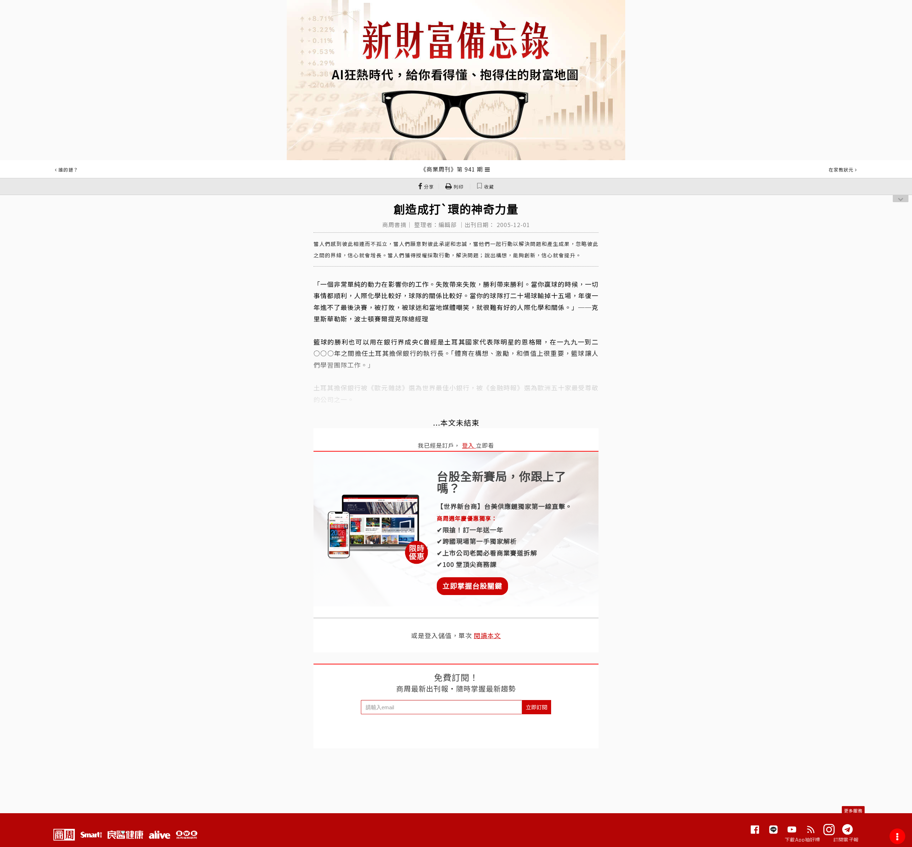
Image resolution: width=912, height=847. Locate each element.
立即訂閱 (536, 707)
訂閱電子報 (846, 839)
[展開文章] (487, 169)
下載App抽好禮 (802, 839)
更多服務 (853, 810)
